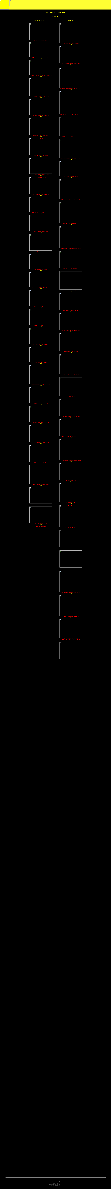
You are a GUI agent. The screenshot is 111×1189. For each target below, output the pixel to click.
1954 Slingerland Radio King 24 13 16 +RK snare (71, 158)
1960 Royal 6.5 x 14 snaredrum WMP (40, 135)
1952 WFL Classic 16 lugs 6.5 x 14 (41, 155)
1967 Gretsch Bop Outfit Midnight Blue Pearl (71, 136)
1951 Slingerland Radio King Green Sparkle (41, 384)
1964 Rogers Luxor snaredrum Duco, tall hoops (41, 57)
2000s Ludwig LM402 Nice (40, 504)
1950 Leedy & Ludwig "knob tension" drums (71, 63)
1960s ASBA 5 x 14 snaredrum (41, 362)
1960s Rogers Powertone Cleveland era (40, 287)
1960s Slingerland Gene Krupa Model (41, 251)
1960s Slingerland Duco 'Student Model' (41, 96)
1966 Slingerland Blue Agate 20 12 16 (71, 568)
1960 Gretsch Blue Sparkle (70, 480)
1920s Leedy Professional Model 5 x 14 (41, 115)
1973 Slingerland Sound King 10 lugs (40, 174)
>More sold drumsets (71, 664)
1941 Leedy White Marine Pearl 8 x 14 (41, 194)
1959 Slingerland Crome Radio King (40, 344)
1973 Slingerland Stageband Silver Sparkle (71, 592)
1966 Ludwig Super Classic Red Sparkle (71, 374)
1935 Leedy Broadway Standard (40, 523)
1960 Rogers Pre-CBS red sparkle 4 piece (71, 436)
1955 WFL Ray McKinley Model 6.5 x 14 (41, 484)
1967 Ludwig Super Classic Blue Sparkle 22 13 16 (70, 460)
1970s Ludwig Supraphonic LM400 (41, 403)
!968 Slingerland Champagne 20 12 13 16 (71, 43)
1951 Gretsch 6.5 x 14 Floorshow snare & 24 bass (71, 248)
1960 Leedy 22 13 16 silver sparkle (71, 290)
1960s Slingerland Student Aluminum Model (41, 212)
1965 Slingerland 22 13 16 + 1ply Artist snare (71, 330)
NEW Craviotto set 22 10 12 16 (71, 502)
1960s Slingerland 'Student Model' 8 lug (41, 422)
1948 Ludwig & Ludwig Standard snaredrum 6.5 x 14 (41, 75)
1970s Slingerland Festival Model (41, 231)
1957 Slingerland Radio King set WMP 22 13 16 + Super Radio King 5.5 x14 (71, 639)
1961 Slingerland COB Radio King (41, 325)
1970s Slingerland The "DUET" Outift (70, 268)
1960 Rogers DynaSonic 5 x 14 (40, 306)
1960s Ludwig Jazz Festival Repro (41, 462)
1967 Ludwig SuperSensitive (41, 269)
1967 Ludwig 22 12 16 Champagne (71, 351)
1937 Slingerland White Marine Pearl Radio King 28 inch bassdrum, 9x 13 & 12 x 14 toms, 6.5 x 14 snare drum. (70, 660)
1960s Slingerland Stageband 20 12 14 (71, 310)
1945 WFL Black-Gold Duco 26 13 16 (70, 223)
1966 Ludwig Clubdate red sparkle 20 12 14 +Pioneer (71, 88)
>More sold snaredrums (41, 526)
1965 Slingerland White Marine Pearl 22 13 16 (70, 199)
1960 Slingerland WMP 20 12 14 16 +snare (71, 416)
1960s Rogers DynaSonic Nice (40, 40)
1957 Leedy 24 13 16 (70, 396)
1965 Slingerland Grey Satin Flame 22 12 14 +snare (71, 114)
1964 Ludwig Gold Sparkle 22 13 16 (70, 176)
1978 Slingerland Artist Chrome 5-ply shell (40, 442)
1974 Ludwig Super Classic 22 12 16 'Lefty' (71, 616)
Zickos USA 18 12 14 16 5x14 (71, 527)
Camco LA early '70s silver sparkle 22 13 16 (71, 547)
